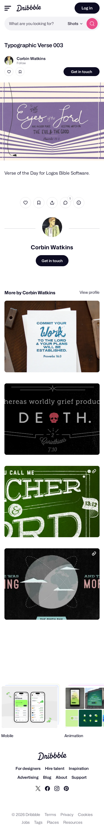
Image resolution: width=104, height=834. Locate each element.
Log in (87, 8)
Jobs (26, 822)
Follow (21, 63)
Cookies (85, 814)
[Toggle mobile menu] (8, 8)
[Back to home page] (28, 7)
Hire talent (54, 768)
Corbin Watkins (31, 58)
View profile (90, 292)
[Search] (92, 23)
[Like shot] (8, 71)
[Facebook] (47, 788)
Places (53, 822)
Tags (38, 822)
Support (79, 777)
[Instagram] (56, 788)
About (61, 777)
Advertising (28, 777)
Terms (50, 814)
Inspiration (79, 768)
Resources (72, 822)
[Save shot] (20, 71)
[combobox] (34, 23)
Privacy (66, 814)
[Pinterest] (66, 788)
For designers (28, 768)
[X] (37, 788)
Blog (47, 777)
